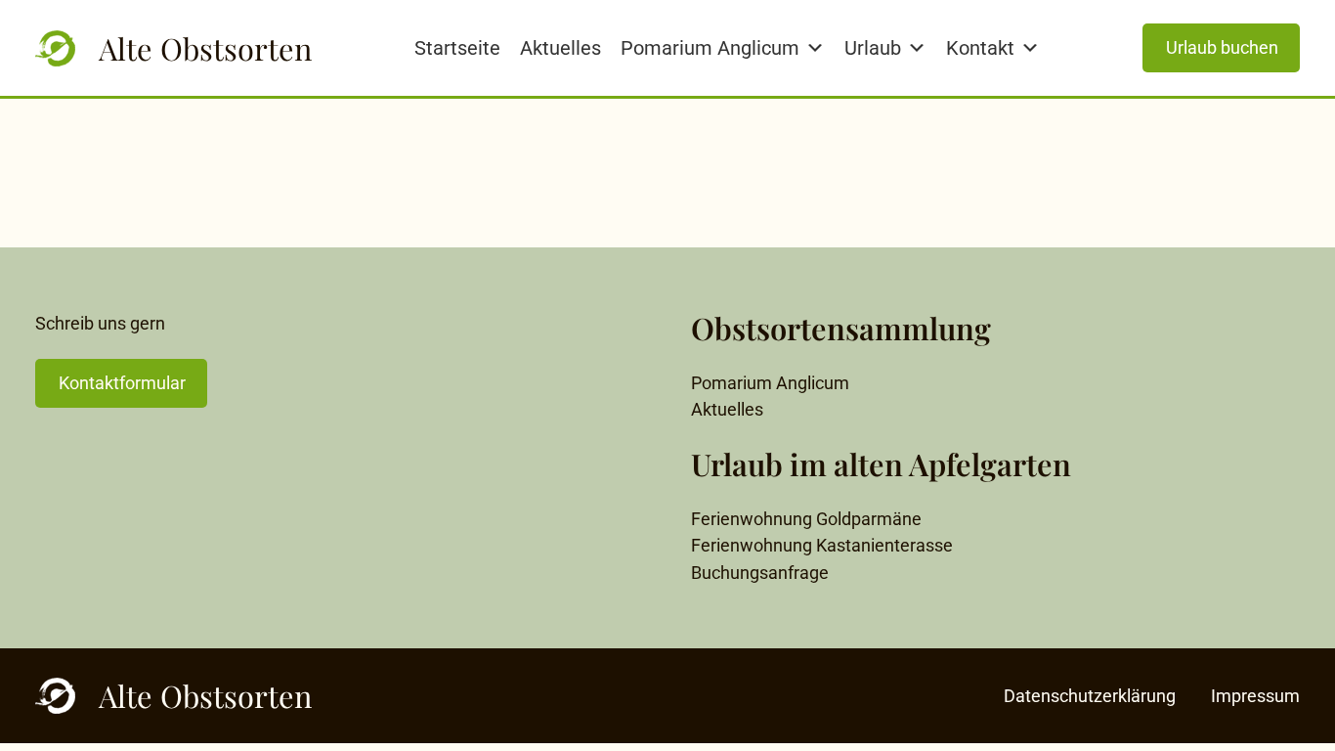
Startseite (457, 48)
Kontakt (980, 48)
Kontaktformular (122, 383)
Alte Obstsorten (205, 48)
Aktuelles (560, 48)
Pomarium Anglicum (710, 48)
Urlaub (872, 48)
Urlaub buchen (1222, 47)
